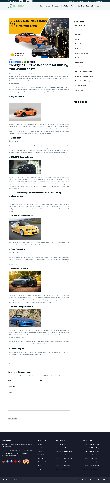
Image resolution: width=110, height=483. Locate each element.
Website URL (11, 386)
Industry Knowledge (81, 53)
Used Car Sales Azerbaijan (90, 462)
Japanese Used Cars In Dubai (91, 451)
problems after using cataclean (85, 76)
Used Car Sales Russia (62, 455)
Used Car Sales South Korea (64, 458)
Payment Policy (42, 462)
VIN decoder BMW (81, 85)
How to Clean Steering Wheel (84, 81)
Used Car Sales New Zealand (64, 451)
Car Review (78, 35)
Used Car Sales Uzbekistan (91, 465)
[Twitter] (10, 1)
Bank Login (99, 1)
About (48, 6)
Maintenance (79, 58)
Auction (73, 6)
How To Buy (65, 6)
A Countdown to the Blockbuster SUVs (43, 193)
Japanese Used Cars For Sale (91, 444)
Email (41, 380)
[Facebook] (8, 1)
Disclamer (93, 480)
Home (41, 6)
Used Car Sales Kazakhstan (91, 469)
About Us (41, 448)
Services (81, 6)
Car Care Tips (79, 30)
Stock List (55, 6)
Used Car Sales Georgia (63, 469)
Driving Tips (79, 44)
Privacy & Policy (103, 480)
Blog (39, 465)
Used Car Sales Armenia (63, 465)
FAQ (39, 469)
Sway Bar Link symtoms (82, 67)
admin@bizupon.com (10, 456)
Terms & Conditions (92, 6)
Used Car (78, 48)
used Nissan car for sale (60, 87)
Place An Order (60, 444)
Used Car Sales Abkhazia (90, 458)
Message (10, 392)
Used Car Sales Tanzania (90, 455)
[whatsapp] (15, 1)
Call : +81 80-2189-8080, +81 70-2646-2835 (18, 453)
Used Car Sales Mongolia (63, 462)
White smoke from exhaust (83, 72)
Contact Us (41, 451)
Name (9, 380)
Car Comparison (80, 25)
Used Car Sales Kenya (62, 448)
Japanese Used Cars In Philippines (92, 448)
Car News (78, 39)
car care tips (79, 90)
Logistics (71, 1)
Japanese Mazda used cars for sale (45, 186)
